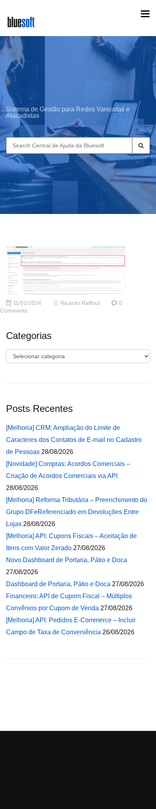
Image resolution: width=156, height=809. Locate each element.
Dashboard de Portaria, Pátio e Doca (58, 584)
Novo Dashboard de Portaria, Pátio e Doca (66, 560)
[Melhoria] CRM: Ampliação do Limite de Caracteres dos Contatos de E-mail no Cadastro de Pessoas (74, 439)
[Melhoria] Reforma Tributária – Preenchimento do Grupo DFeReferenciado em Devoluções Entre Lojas (76, 511)
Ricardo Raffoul (80, 303)
